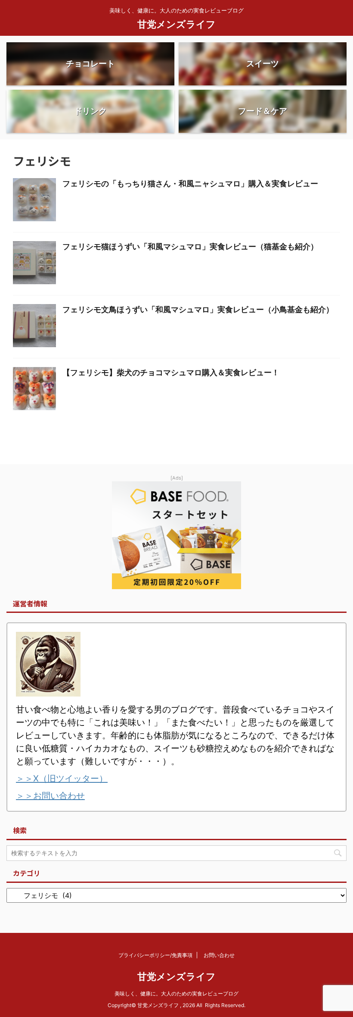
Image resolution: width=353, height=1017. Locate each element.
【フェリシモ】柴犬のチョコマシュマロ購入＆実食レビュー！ (170, 372)
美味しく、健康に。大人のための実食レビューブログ (176, 993)
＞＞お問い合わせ (50, 796)
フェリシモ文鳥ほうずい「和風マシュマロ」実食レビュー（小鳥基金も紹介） (198, 309)
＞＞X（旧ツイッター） (62, 778)
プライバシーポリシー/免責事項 (155, 955)
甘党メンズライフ (176, 24)
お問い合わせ (219, 955)
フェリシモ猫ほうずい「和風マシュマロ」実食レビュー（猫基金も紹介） (190, 246)
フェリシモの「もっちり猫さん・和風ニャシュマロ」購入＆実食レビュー (190, 183)
